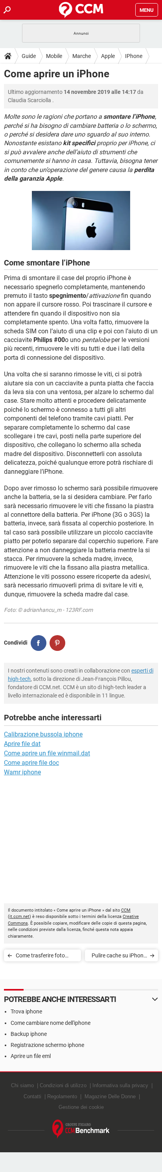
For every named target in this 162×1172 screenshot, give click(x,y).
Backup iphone (29, 1034)
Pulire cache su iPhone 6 (119, 956)
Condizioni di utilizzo (63, 1085)
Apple (108, 56)
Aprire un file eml (31, 1056)
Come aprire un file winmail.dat (47, 753)
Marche (81, 56)
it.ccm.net (19, 916)
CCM (126, 910)
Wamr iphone (22, 772)
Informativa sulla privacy (120, 1085)
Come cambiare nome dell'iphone (50, 1023)
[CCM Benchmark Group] (81, 1129)
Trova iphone (26, 1011)
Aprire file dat (22, 744)
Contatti (32, 1096)
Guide (29, 56)
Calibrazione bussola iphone (43, 734)
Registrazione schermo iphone (47, 1045)
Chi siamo (22, 1085)
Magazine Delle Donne (110, 1096)
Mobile (54, 56)
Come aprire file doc (31, 762)
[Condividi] (38, 643)
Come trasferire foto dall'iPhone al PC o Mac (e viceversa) (44, 956)
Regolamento (62, 1096)
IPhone (133, 56)
